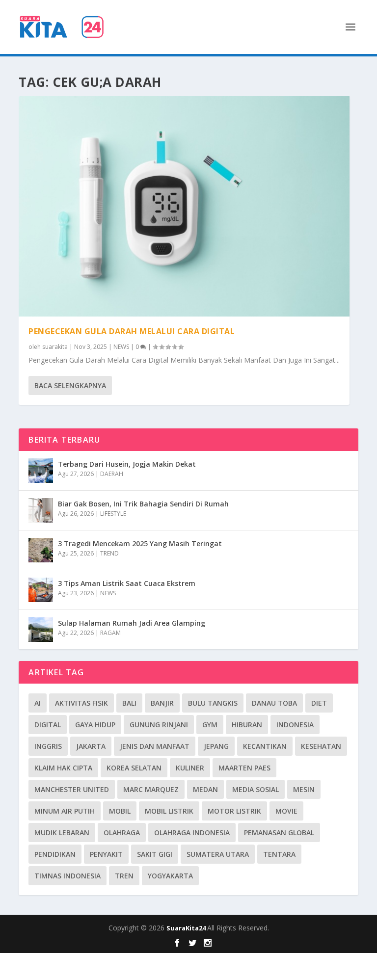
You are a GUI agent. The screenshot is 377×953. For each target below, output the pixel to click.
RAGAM (110, 633)
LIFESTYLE (113, 513)
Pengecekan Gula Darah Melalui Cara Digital (131, 331)
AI (37, 703)
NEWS (121, 347)
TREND (109, 553)
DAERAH (111, 474)
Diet (319, 703)
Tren (124, 875)
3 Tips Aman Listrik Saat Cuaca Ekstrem (126, 583)
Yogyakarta (170, 875)
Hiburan (247, 724)
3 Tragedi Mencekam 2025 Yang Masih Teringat (140, 543)
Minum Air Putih (64, 811)
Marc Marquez (151, 789)
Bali (129, 703)
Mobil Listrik (169, 811)
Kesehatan (321, 746)
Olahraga (122, 832)
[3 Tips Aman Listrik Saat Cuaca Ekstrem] (40, 590)
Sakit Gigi (154, 854)
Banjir (162, 703)
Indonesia (295, 724)
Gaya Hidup (95, 724)
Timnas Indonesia (67, 875)
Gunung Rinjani (159, 724)
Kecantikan (265, 746)
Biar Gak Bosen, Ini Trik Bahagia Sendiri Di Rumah (143, 503)
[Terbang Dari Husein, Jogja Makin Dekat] (40, 470)
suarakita (55, 347)
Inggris (48, 746)
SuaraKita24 (186, 928)
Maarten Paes (244, 767)
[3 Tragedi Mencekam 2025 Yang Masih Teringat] (40, 550)
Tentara (279, 854)
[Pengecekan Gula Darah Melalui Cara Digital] (184, 206)
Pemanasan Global (279, 832)
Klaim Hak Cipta (63, 767)
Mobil (120, 811)
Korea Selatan (134, 767)
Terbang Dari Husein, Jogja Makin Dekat (127, 464)
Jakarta (91, 746)
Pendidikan (55, 854)
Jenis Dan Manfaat (154, 746)
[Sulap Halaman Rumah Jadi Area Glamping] (40, 629)
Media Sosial (255, 789)
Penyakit (106, 854)
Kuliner (190, 767)
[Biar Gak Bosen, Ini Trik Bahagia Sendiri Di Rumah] (40, 510)
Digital (47, 724)
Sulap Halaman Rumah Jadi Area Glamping (131, 623)
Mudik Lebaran (61, 832)
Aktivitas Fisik (81, 703)
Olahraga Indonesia (192, 832)
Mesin (304, 789)
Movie (286, 811)
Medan (205, 789)
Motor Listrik (234, 811)
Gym (209, 724)
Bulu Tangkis (213, 703)
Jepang (216, 746)
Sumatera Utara (218, 854)
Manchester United (71, 789)
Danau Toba (274, 703)
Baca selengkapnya (70, 385)
